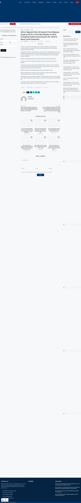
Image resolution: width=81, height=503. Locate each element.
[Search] (80, 2)
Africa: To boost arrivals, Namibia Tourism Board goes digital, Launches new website (71, 68)
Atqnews (26, 41)
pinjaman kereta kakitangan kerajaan (70, 88)
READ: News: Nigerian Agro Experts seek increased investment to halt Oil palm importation (38, 58)
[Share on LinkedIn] (31, 92)
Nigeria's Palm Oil (38, 87)
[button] (17, 24)
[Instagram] (64, 23)
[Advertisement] (40, 13)
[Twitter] (63, 23)
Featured (48, 2)
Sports (71, 2)
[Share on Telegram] (36, 92)
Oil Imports (46, 87)
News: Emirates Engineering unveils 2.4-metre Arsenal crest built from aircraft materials (71, 45)
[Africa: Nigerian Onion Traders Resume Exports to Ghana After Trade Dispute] (40, 140)
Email (2, 44)
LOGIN (77, 2)
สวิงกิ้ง (64, 78)
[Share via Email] (39, 92)
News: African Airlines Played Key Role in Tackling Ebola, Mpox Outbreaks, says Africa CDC (71, 56)
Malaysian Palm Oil (30, 87)
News (60, 2)
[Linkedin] (66, 23)
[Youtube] (67, 23)
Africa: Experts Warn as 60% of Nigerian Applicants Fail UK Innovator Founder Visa (54, 130)
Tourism (66, 2)
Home (20, 2)
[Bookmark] (31, 120)
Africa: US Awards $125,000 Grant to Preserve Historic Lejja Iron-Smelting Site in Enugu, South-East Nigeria (71, 50)
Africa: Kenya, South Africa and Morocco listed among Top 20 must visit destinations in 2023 (71, 91)
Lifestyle (55, 2)
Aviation (34, 2)
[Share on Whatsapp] (33, 92)
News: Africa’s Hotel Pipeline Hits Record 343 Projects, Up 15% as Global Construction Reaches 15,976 (71, 62)
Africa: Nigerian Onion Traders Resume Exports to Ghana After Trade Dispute (40, 146)
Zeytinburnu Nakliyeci (67, 66)
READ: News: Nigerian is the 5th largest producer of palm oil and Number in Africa (36, 70)
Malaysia (23, 87)
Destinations (41, 2)
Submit (3, 50)
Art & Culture (27, 2)
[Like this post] (28, 92)
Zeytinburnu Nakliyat (67, 72)
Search (64, 29)
